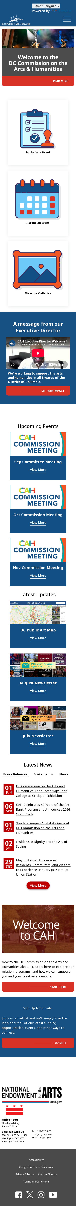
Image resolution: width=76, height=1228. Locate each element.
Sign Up (60, 1043)
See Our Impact (53, 391)
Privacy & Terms (24, 1174)
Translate (64, 11)
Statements (43, 774)
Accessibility (36, 1160)
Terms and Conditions (36, 1181)
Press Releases (15, 774)
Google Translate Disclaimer (36, 1167)
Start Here (58, 987)
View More (38, 469)
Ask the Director (47, 1174)
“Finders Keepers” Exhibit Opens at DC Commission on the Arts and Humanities (42, 828)
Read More (61, 81)
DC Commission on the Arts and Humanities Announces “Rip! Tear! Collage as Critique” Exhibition (41, 791)
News (63, 774)
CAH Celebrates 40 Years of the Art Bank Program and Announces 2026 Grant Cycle (43, 809)
